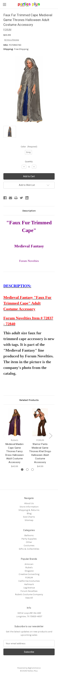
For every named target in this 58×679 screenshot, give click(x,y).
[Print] (16, 198)
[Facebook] (5, 198)
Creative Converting (29, 574)
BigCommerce (34, 668)
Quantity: (29, 161)
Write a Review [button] (11, 39)
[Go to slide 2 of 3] (27, 469)
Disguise (29, 570)
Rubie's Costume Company (29, 594)
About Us (29, 503)
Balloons (29, 535)
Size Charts (29, 516)
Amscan (29, 564)
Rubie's (29, 567)
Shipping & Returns (29, 510)
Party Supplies (29, 538)
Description (29, 210)
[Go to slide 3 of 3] (32, 469)
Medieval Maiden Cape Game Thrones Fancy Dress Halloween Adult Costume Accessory (14, 453)
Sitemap (29, 520)
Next (50, 435)
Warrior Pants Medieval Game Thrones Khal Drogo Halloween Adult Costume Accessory (40, 453)
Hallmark (29, 584)
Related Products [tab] (29, 400)
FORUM (29, 577)
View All (29, 597)
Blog (29, 513)
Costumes (29, 545)
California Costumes (29, 581)
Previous (4, 435)
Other (29, 542)
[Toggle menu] (4, 4)
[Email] (10, 198)
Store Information (29, 506)
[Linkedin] (27, 198)
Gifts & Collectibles (29, 549)
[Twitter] (21, 198)
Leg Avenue (29, 587)
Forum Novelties (29, 591)
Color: (29, 146)
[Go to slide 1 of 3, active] (22, 469)
